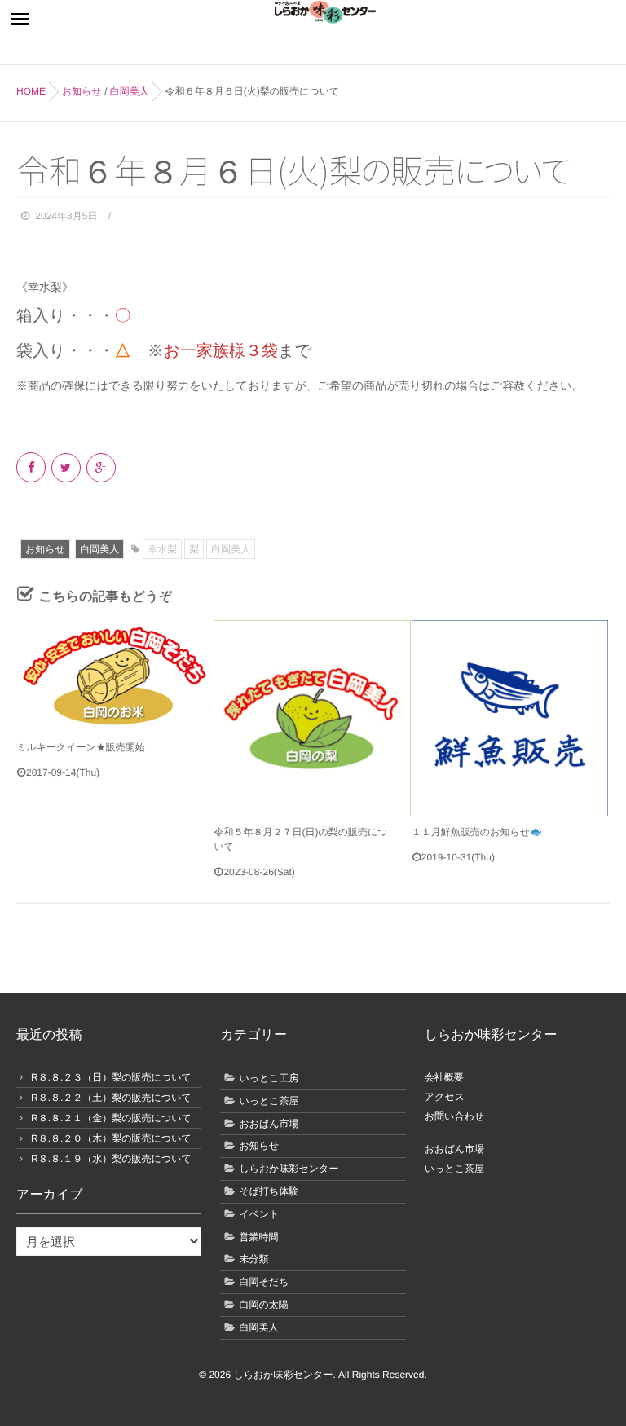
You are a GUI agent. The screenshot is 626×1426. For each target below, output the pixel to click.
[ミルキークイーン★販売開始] (114, 676)
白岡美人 (99, 549)
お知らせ (45, 549)
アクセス (445, 1097)
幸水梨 (162, 549)
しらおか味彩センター (288, 1168)
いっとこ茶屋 (268, 1101)
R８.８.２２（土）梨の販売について (111, 1097)
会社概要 (444, 1077)
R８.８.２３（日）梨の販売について (111, 1077)
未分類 (253, 1259)
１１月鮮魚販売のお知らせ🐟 (477, 832)
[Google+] (102, 467)
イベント (259, 1214)
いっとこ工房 (268, 1078)
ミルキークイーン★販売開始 (80, 747)
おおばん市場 (268, 1123)
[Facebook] (32, 467)
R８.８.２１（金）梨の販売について (111, 1118)
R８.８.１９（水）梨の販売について (111, 1158)
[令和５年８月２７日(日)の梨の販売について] (312, 718)
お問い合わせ (454, 1116)
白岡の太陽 (263, 1304)
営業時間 (258, 1237)
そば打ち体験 (268, 1191)
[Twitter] (67, 467)
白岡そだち (264, 1281)
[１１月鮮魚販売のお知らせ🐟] (510, 718)
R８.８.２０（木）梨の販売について (111, 1138)
